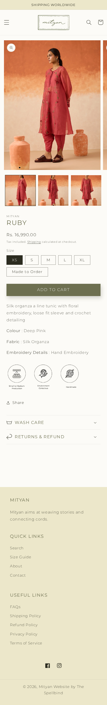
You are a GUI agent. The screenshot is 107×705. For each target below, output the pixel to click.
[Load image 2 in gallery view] (53, 190)
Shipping (34, 242)
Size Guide (20, 557)
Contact (18, 575)
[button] (6, 22)
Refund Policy (24, 625)
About (16, 566)
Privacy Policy (24, 634)
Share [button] (18, 402)
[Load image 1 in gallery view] (20, 190)
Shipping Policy (25, 616)
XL (82, 260)
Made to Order (27, 272)
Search (17, 548)
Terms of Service (26, 643)
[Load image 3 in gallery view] (86, 190)
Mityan (46, 686)
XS (14, 260)
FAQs (15, 607)
